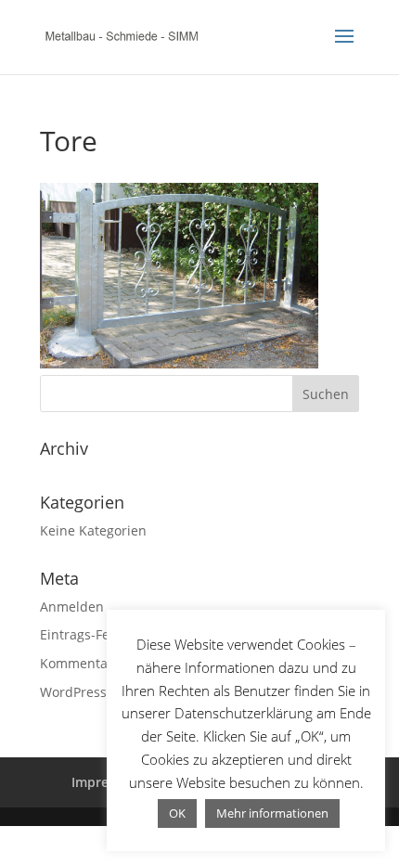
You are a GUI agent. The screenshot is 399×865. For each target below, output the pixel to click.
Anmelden (72, 606)
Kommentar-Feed (94, 663)
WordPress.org (85, 692)
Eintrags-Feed (82, 634)
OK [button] (177, 813)
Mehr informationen (272, 813)
